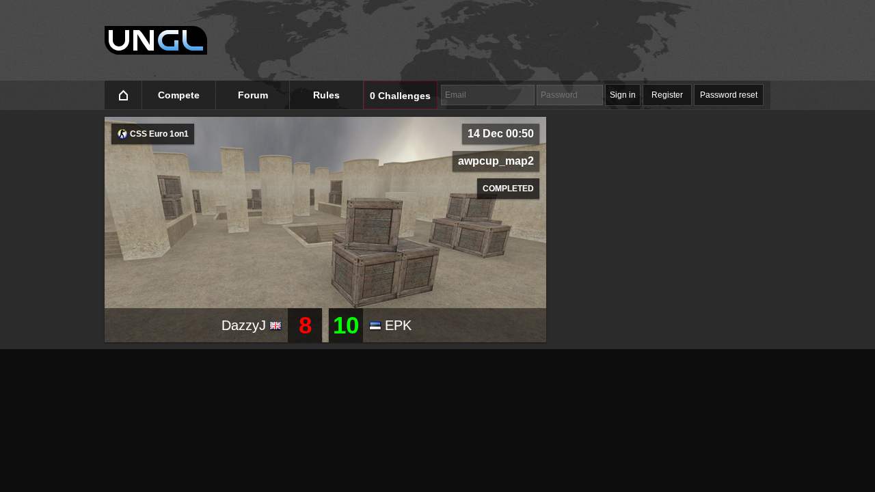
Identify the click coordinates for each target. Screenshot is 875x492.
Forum (253, 95)
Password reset (728, 95)
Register (667, 95)
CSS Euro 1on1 (158, 134)
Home (123, 95)
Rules (326, 95)
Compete (179, 95)
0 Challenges (400, 95)
